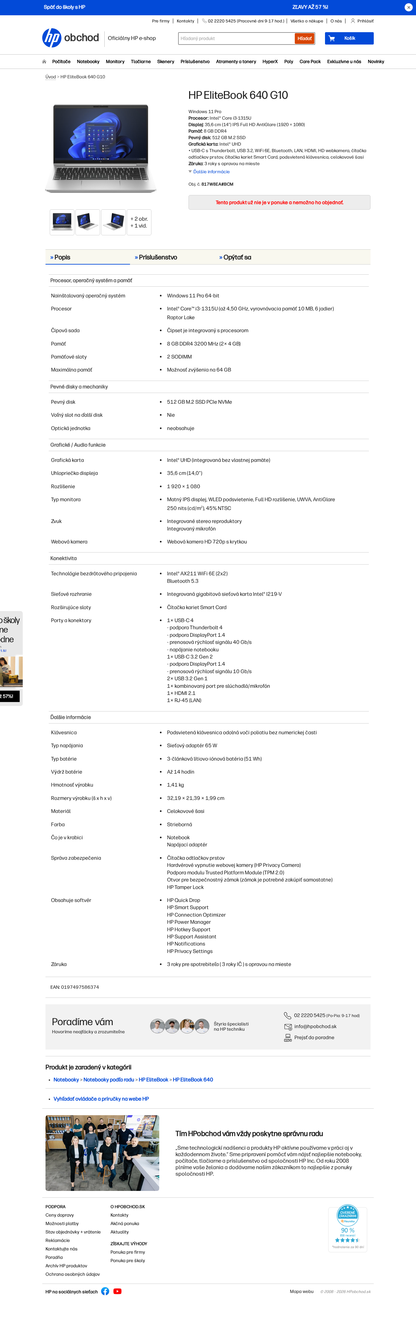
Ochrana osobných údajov (73, 1274)
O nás (336, 21)
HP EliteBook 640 (193, 1080)
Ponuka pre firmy (127, 1252)
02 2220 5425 (309, 1015)
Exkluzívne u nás (344, 61)
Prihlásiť (366, 21)
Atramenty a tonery (236, 61)
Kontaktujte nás (62, 1249)
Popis (60, 257)
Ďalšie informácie (211, 172)
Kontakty (185, 21)
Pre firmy (161, 21)
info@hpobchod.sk (315, 1026)
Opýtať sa (235, 257)
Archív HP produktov (66, 1266)
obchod (81, 36)
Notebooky (88, 61)
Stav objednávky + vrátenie (73, 1232)
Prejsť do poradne (314, 1037)
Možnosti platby (62, 1223)
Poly (288, 61)
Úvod (51, 77)
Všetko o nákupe (307, 21)
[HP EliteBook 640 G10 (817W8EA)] (100, 148)
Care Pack (310, 61)
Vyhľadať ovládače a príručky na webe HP (101, 1099)
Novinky (376, 61)
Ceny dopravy (60, 1215)
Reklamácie (58, 1240)
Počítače (61, 61)
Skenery (165, 61)
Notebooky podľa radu (109, 1080)
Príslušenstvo (195, 61)
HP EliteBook (153, 1080)
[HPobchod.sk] (52, 38)
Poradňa (54, 1257)
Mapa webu (302, 1291)
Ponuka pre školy (127, 1260)
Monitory (115, 61)
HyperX (270, 61)
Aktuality (119, 1232)
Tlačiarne (141, 61)
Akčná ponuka (124, 1223)
